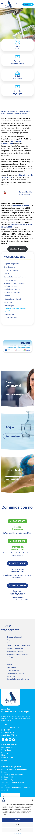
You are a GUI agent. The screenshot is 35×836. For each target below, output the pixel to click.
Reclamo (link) (7, 780)
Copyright (5, 785)
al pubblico (17, 77)
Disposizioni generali (11, 264)
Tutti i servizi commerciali (15, 395)
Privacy (4, 772)
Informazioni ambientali (12, 299)
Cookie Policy (17, 833)
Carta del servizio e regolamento (14, 769)
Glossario (5, 760)
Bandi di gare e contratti (15, 652)
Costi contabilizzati (11, 317)
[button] (32, 800)
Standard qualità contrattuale (12, 775)
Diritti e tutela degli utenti (11, 767)
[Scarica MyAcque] (28, 4)
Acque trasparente (10, 111)
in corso (17, 47)
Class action (9, 314)
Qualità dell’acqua (8, 747)
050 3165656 (18, 563)
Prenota (17, 62)
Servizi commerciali (9, 745)
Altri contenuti (9, 302)
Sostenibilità (6, 750)
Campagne (5, 753)
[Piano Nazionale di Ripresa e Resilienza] (17, 346)
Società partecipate (11, 270)
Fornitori (5, 730)
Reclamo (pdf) (7, 777)
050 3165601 (18, 585)
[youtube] (10, 739)
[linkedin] (13, 739)
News (3, 755)
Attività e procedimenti (12, 292)
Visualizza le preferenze (17, 830)
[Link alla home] (2, 111)
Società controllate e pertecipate (18, 646)
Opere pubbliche (10, 280)
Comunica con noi (9, 735)
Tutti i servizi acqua (13, 436)
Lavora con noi (8, 733)
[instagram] (6, 739)
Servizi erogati (24, 111)
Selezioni (7, 296)
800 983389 (18, 521)
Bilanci (6, 274)
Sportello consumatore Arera (12, 782)
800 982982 (18, 541)
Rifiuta (17, 825)
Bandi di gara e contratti (12, 289)
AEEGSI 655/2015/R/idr (20, 206)
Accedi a (17, 92)
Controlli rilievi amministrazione (15, 277)
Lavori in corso (7, 758)
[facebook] (3, 739)
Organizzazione (9, 267)
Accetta (17, 820)
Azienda (5, 725)
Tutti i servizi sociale (13, 479)
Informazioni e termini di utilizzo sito (15, 788)
